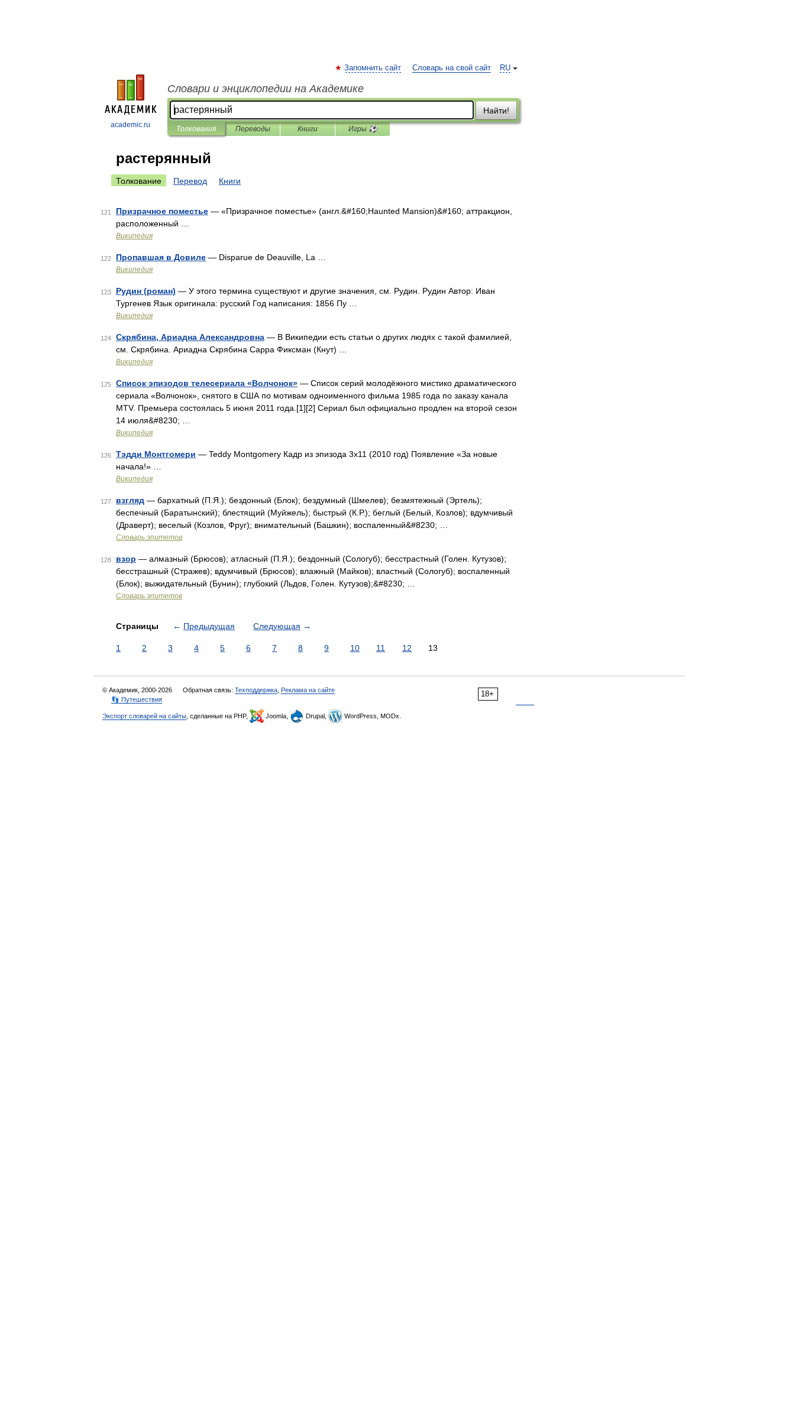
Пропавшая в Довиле (161, 257)
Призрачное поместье (162, 211)
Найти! (496, 110)
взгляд (130, 500)
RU (505, 68)
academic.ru (130, 125)
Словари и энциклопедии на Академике (265, 89)
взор (126, 558)
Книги (308, 129)
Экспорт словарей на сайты (144, 716)
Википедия (134, 236)
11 (380, 648)
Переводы (252, 129)
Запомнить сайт (373, 68)
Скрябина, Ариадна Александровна (190, 337)
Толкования (196, 129)
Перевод (190, 181)
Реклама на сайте (308, 689)
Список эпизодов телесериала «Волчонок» (207, 383)
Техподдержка (256, 689)
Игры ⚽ (362, 129)
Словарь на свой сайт (451, 68)
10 (355, 648)
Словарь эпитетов (149, 537)
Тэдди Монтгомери (156, 454)
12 (407, 648)
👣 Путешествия (136, 699)
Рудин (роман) (146, 291)
